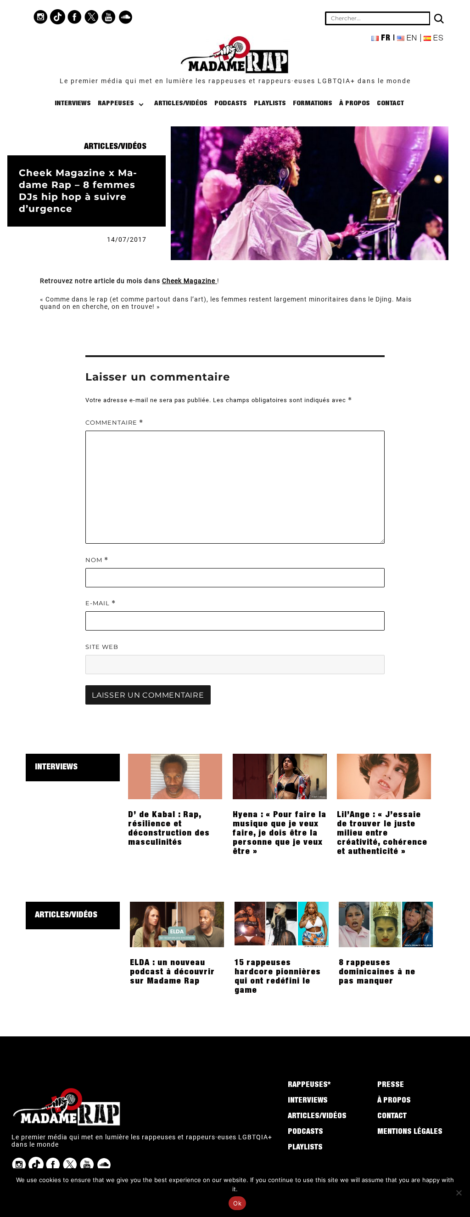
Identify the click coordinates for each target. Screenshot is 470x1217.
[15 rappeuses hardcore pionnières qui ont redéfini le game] (282, 923)
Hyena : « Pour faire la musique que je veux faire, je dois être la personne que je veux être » (279, 833)
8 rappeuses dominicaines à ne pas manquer (377, 972)
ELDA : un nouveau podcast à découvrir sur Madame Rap (172, 972)
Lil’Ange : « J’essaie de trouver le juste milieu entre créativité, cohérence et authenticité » (382, 833)
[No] (458, 1192)
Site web (101, 646)
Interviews (73, 103)
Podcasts (230, 103)
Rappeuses (116, 103)
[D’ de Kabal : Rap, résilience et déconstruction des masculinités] (175, 775)
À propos (354, 103)
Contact (390, 103)
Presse (390, 1085)
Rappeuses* (309, 1085)
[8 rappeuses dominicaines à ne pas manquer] (386, 923)
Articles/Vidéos (180, 103)
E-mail (100, 603)
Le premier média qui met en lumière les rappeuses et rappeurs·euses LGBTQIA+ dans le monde (235, 81)
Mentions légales (409, 1132)
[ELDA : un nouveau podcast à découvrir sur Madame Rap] (177, 923)
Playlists (270, 103)
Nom (96, 560)
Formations (312, 103)
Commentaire (114, 423)
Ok (237, 1203)
